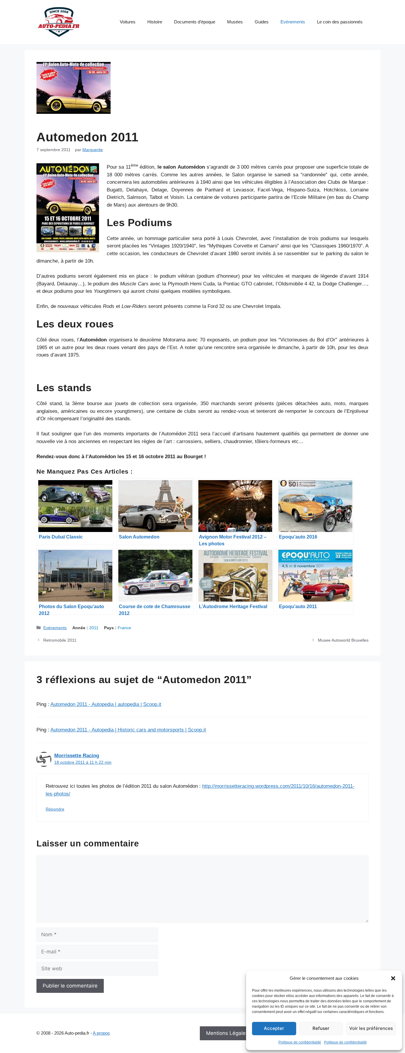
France (124, 627)
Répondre (55, 809)
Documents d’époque (194, 21)
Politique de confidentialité (299, 1042)
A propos (101, 1033)
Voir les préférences (371, 1028)
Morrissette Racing (76, 755)
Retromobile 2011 (59, 640)
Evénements (292, 21)
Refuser (320, 1028)
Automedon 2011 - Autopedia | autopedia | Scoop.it (105, 704)
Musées (235, 21)
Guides (262, 21)
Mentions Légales (227, 1033)
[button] (393, 978)
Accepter (274, 1028)
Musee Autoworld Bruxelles (343, 640)
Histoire (154, 21)
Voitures (127, 21)
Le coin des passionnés (340, 21)
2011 (93, 627)
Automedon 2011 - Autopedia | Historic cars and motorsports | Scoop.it (128, 730)
